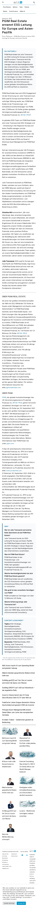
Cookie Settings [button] (9, 903)
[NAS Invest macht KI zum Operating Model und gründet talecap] (10, 731)
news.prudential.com (14, 471)
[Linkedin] (27, 855)
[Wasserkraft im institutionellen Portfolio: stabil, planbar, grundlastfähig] (28, 731)
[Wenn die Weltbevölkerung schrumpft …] (10, 827)
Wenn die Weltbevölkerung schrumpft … (7, 836)
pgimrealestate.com (13, 387)
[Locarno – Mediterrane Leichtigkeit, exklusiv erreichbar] (28, 804)
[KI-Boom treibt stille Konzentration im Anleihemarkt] (10, 754)
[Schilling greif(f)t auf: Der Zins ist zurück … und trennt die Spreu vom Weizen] (10, 804)
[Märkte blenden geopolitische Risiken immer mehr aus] (10, 780)
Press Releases (7, 36)
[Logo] (18, 2)
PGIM (4, 397)
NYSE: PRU (25, 115)
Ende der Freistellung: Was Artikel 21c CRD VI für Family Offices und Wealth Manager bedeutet (27, 767)
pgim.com (10, 443)
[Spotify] (22, 855)
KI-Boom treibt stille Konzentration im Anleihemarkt (9, 764)
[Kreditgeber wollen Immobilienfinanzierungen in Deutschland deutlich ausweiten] (28, 780)
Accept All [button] (21, 903)
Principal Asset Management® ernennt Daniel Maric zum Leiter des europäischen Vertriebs (17, 712)
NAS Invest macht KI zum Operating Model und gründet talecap (9, 740)
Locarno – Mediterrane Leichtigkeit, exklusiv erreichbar (27, 813)
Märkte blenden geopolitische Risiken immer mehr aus (9, 790)
